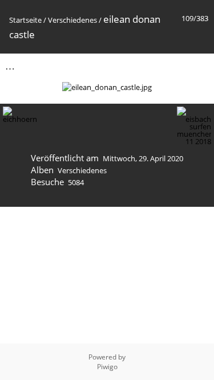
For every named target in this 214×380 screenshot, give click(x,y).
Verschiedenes (72, 20)
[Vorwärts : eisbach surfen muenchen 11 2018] (199, 65)
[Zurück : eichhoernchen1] (175, 65)
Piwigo (107, 366)
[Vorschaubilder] (151, 65)
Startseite (25, 20)
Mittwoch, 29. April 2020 (143, 158)
